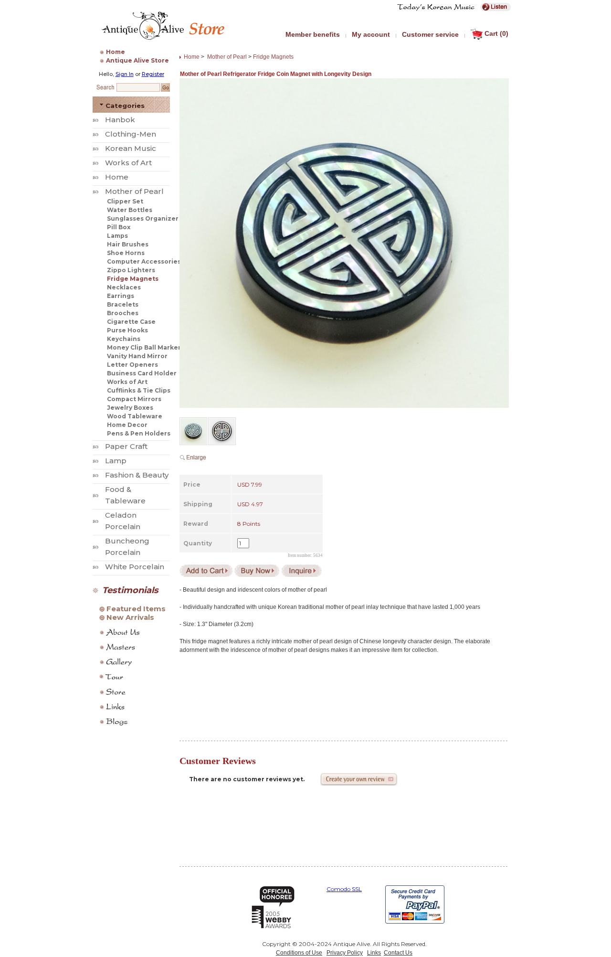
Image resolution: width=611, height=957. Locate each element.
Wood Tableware (134, 416)
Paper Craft (126, 446)
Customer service (430, 34)
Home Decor (127, 424)
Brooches (122, 313)
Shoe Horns (126, 252)
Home (115, 51)
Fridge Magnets (132, 278)
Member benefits (312, 34)
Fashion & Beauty (137, 474)
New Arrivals (130, 617)
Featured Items (136, 609)
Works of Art (128, 162)
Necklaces (124, 287)
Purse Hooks (127, 330)
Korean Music (130, 148)
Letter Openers (132, 364)
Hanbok (120, 119)
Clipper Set (125, 201)
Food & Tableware (125, 495)
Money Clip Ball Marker (144, 347)
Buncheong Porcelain (127, 546)
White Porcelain (134, 566)
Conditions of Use (299, 952)
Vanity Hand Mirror (137, 356)
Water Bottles (129, 209)
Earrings (120, 295)
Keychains (123, 338)
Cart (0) (496, 33)
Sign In (125, 74)
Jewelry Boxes (130, 407)
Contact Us (398, 952)
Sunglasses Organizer (143, 218)
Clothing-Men (130, 133)
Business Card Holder (142, 373)
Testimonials (130, 590)
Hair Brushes (127, 244)
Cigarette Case (131, 321)
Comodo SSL (344, 889)
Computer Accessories (144, 261)
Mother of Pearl (134, 191)
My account (371, 34)
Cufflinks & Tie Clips (138, 390)
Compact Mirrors (134, 399)
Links (374, 952)
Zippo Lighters (131, 270)
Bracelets (122, 304)
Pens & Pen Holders (138, 433)
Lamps (117, 235)
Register (153, 74)
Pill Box (118, 227)
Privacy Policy (345, 952)
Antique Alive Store (137, 60)
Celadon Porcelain (122, 520)
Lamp (115, 460)
